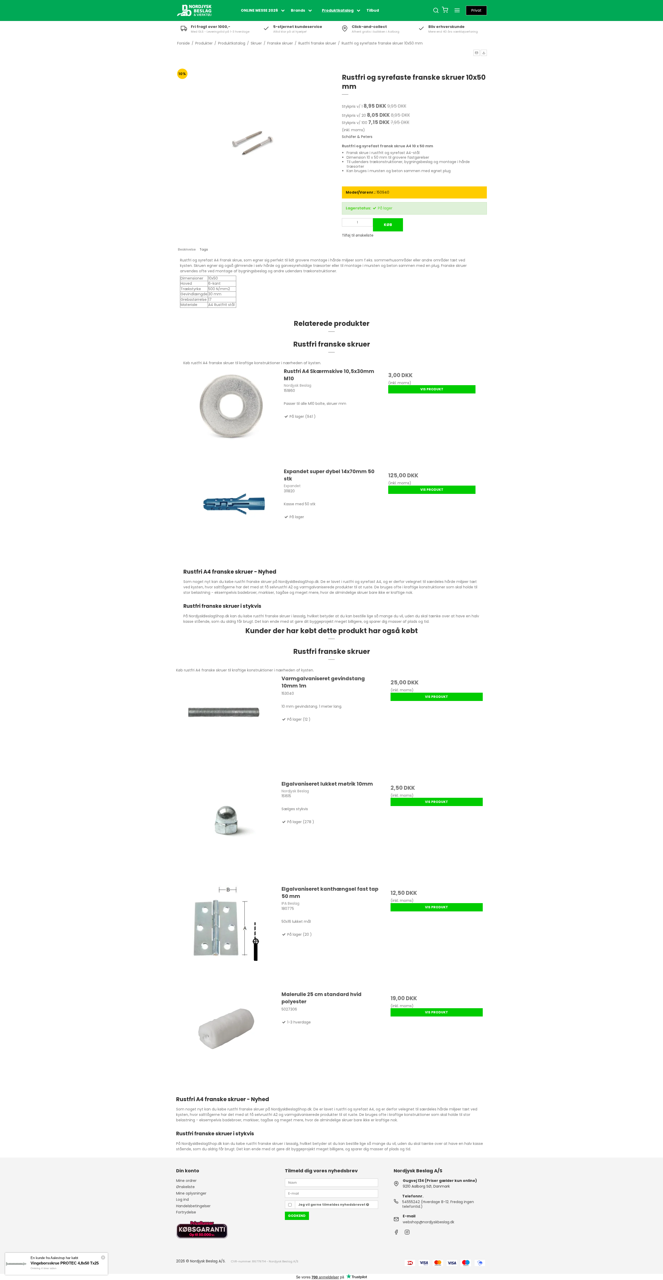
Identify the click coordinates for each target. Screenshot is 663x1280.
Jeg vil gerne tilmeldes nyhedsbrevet (332, 1204)
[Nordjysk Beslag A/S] (194, 10)
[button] (476, 53)
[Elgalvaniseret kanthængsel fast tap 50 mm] (226, 935)
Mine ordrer (186, 1180)
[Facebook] (396, 1233)
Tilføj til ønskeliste (357, 235)
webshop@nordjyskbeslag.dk (428, 1222)
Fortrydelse (186, 1212)
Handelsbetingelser (193, 1206)
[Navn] (331, 1182)
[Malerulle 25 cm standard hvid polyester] (226, 1041)
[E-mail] (331, 1193)
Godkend (297, 1215)
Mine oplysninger (191, 1193)
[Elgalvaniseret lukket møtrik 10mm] (226, 830)
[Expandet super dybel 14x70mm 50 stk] (231, 515)
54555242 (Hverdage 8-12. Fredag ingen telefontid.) (438, 1204)
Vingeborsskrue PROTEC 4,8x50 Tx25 (65, 1263)
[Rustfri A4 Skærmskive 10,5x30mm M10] (231, 415)
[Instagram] (407, 1233)
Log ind (182, 1199)
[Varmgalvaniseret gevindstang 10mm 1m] (226, 725)
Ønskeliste (185, 1186)
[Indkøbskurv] (445, 10)
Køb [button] (388, 224)
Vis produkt (431, 389)
